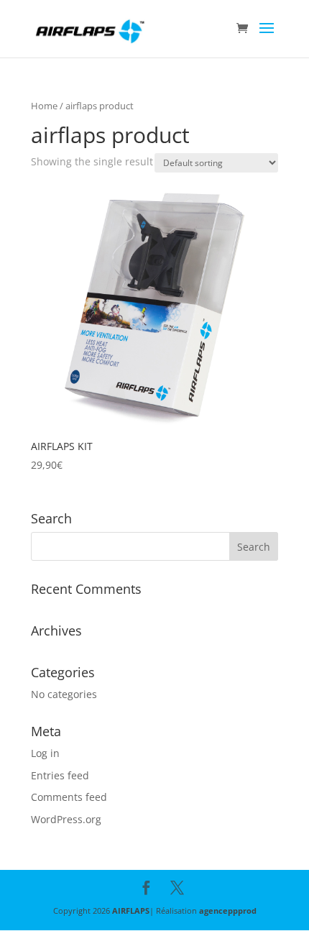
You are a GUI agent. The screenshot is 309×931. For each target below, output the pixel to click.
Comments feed (69, 797)
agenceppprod (228, 910)
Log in (45, 753)
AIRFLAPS (130, 910)
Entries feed (60, 775)
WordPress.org (66, 819)
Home (44, 105)
